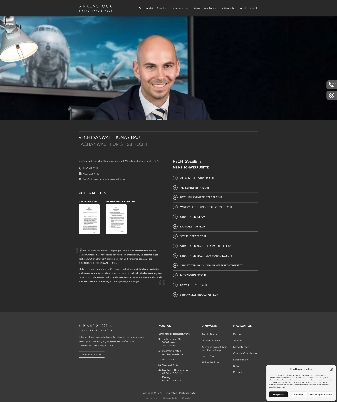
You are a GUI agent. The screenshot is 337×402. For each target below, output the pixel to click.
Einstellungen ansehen (321, 394)
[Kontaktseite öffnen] (331, 95)
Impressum (152, 398)
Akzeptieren (278, 394)
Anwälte (161, 8)
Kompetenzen (181, 8)
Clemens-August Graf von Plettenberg (214, 348)
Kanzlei (149, 8)
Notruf (242, 8)
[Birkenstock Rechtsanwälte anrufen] (331, 84)
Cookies (186, 398)
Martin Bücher (210, 334)
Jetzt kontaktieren (91, 354)
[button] (331, 369)
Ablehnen (298, 394)
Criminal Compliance (204, 8)
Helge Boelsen (210, 362)
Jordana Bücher (211, 340)
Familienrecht (227, 8)
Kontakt (254, 8)
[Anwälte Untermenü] (168, 8)
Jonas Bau (208, 356)
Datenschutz (170, 398)
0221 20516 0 (90, 168)
